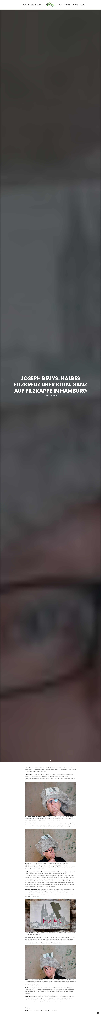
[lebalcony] (50, 4)
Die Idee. (24, 4)
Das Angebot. (38, 4)
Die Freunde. (68, 4)
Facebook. (75, 4)
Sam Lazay (55, 395)
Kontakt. (82, 4)
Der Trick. (30, 4)
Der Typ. (61, 4)
